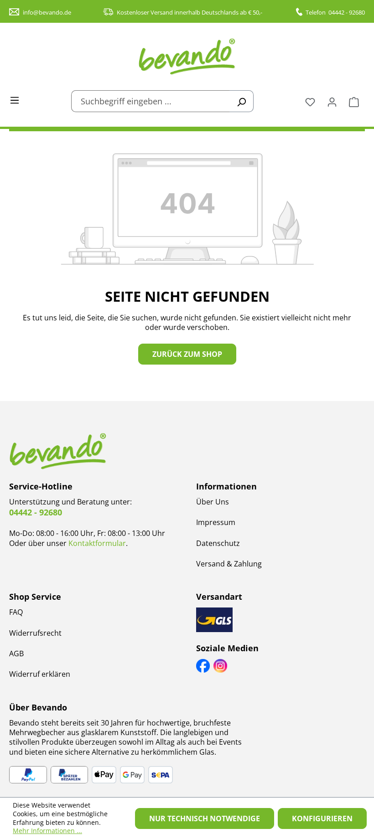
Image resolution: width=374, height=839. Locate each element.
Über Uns (212, 502)
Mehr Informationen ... (47, 831)
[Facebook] (203, 666)
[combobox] (150, 101)
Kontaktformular (97, 543)
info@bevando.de (47, 12)
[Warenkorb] (354, 101)
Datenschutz (218, 543)
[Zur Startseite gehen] (187, 56)
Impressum (215, 522)
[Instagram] (220, 666)
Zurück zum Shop (187, 354)
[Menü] (15, 99)
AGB (16, 654)
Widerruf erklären (39, 674)
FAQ (16, 612)
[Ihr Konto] (332, 101)
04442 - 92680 (346, 12)
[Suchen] (241, 101)
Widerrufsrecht (35, 633)
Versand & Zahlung (229, 564)
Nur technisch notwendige (204, 818)
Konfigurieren (322, 818)
